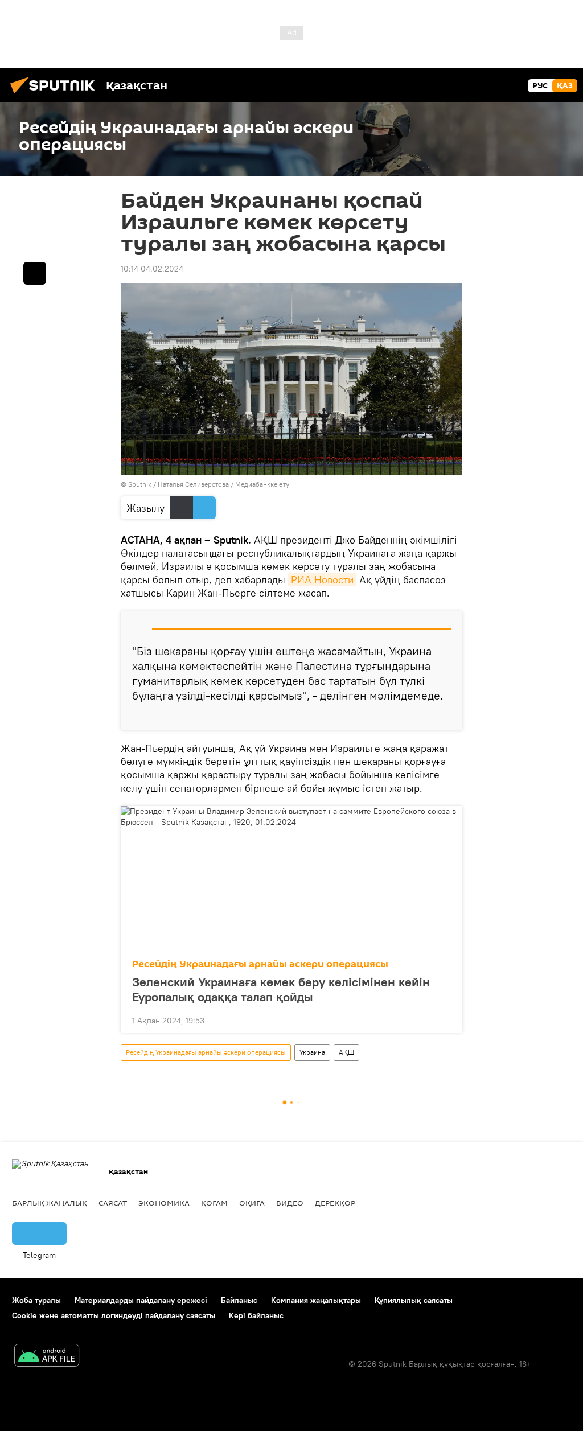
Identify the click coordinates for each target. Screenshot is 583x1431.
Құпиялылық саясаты (414, 1300)
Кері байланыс (256, 1315)
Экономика (164, 1203)
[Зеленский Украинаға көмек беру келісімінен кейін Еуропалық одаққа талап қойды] (291, 879)
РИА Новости (322, 579)
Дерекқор (335, 1203)
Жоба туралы (36, 1300)
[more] (444, 717)
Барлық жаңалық (49, 1203)
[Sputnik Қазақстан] (56, 95)
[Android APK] (46, 1357)
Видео (289, 1203)
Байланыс (239, 1300)
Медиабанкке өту (262, 484)
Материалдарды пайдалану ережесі (141, 1300)
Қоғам (214, 1203)
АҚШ (346, 1052)
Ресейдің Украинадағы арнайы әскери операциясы (260, 964)
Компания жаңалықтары (316, 1300)
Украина (312, 1052)
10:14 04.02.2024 (152, 269)
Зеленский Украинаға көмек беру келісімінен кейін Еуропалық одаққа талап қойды (281, 989)
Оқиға (252, 1203)
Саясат (112, 1203)
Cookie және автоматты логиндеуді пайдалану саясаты (113, 1315)
